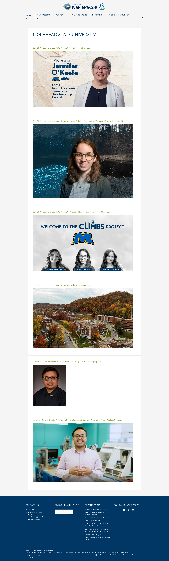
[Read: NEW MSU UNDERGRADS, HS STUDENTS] (83, 243)
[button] (142, 17)
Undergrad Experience (79, 212)
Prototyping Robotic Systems (68, 420)
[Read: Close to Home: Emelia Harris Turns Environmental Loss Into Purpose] (83, 161)
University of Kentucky (104, 121)
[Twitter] (30, 15)
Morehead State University (57, 48)
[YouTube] (27, 18)
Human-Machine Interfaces (44, 362)
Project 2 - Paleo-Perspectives (82, 121)
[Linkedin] (27, 15)
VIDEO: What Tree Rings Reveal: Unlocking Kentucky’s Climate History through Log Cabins (98, 537)
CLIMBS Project (39, 48)
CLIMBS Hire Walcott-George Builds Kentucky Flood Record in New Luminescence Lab (96, 512)
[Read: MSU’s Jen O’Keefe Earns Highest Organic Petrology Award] (83, 79)
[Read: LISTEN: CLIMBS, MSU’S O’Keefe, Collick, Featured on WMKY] (83, 318)
